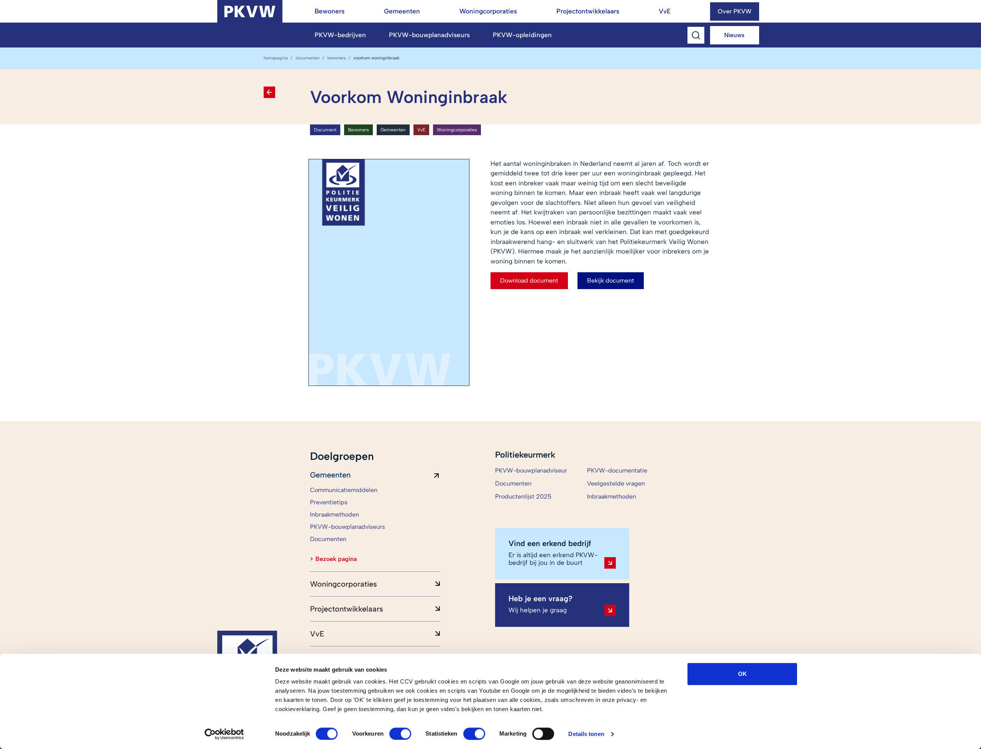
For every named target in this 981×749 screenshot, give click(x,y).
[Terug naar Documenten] (269, 92)
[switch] (400, 734)
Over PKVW (734, 11)
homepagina (276, 58)
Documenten (307, 58)
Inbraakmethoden (611, 496)
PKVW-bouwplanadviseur (531, 470)
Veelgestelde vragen (616, 483)
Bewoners (329, 11)
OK (742, 674)
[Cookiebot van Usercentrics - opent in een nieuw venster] (224, 734)
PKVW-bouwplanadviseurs (429, 35)
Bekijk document (610, 280)
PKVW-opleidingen (522, 35)
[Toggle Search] (695, 35)
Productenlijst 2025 (523, 496)
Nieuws (734, 35)
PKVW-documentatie (617, 470)
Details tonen (586, 734)
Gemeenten (402, 11)
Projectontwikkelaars (587, 11)
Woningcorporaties (488, 11)
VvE (665, 11)
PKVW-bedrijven (340, 35)
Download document (529, 280)
